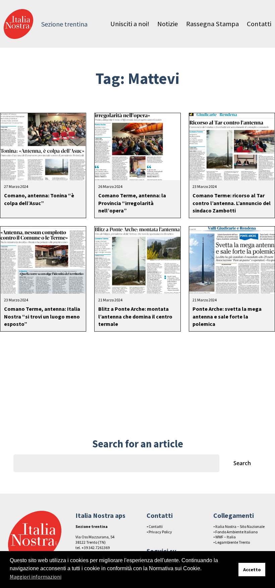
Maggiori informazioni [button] (35, 576)
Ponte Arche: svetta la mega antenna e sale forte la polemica (227, 316)
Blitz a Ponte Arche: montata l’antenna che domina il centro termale (135, 316)
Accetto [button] (252, 570)
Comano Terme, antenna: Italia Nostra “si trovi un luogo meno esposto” (42, 316)
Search (242, 463)
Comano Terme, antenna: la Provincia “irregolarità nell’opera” (132, 203)
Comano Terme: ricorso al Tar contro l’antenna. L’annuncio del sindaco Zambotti (231, 203)
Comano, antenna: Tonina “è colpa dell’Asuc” (39, 199)
